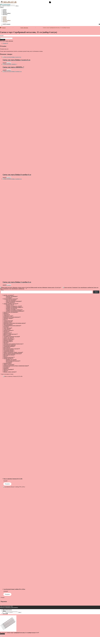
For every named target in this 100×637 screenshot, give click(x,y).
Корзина (5, 613)
